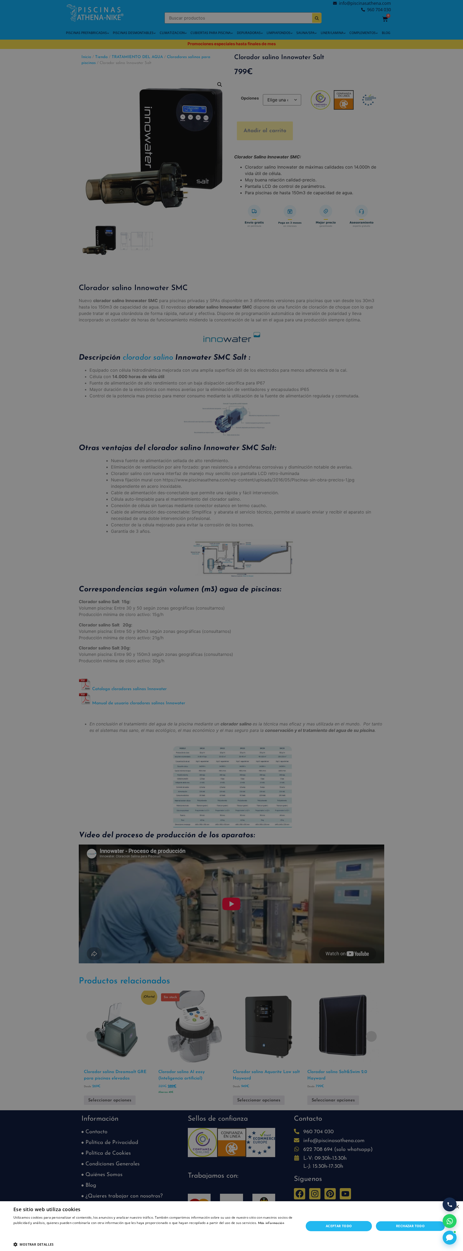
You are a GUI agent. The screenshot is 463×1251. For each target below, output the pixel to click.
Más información (271, 1223)
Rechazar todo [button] (410, 1226)
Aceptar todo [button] (339, 1226)
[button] (154, 1244)
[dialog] (231, 625)
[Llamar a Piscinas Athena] (450, 1204)
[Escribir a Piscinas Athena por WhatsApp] (450, 1221)
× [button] (457, 1207)
